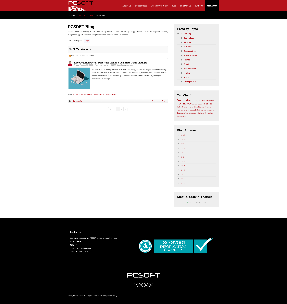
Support (199, 6)
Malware (192, 110)
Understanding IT (159, 6)
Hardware (180, 110)
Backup (194, 104)
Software (208, 107)
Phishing (190, 107)
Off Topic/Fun (190, 82)
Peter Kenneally (101, 65)
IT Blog (187, 73)
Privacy (192, 113)
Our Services (141, 6)
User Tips (198, 101)
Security (187, 42)
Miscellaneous (190, 68)
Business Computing (93, 94)
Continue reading (158, 101)
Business (187, 47)
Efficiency (187, 113)
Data (197, 110)
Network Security (199, 107)
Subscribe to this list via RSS (82, 56)
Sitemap (103, 296)
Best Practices (207, 100)
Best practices (127, 65)
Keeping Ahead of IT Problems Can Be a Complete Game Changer (110, 62)
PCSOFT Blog (115, 65)
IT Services (78, 94)
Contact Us (185, 6)
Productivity (181, 116)
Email (195, 113)
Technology (189, 38)
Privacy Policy (112, 296)
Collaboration (211, 110)
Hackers (185, 107)
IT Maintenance (110, 94)
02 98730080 (212, 6)
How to (187, 60)
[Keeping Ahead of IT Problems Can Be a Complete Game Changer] (79, 79)
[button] (165, 41)
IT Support (193, 101)
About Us (127, 6)
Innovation (187, 110)
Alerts (186, 77)
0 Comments (76, 101)
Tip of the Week (191, 55)
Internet (205, 110)
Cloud (186, 64)
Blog (174, 6)
